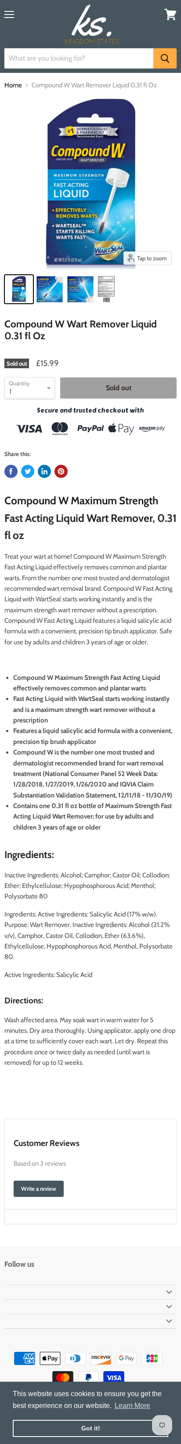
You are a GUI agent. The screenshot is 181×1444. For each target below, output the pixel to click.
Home (13, 85)
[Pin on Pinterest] (61, 471)
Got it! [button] (90, 1428)
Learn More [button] (132, 1405)
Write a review (38, 1188)
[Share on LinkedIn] (44, 471)
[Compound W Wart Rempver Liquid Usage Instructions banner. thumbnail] (80, 289)
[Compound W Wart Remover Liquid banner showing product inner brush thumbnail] (50, 289)
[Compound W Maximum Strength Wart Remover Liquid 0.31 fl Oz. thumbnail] (19, 289)
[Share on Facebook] (11, 471)
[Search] (165, 58)
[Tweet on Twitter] (27, 471)
